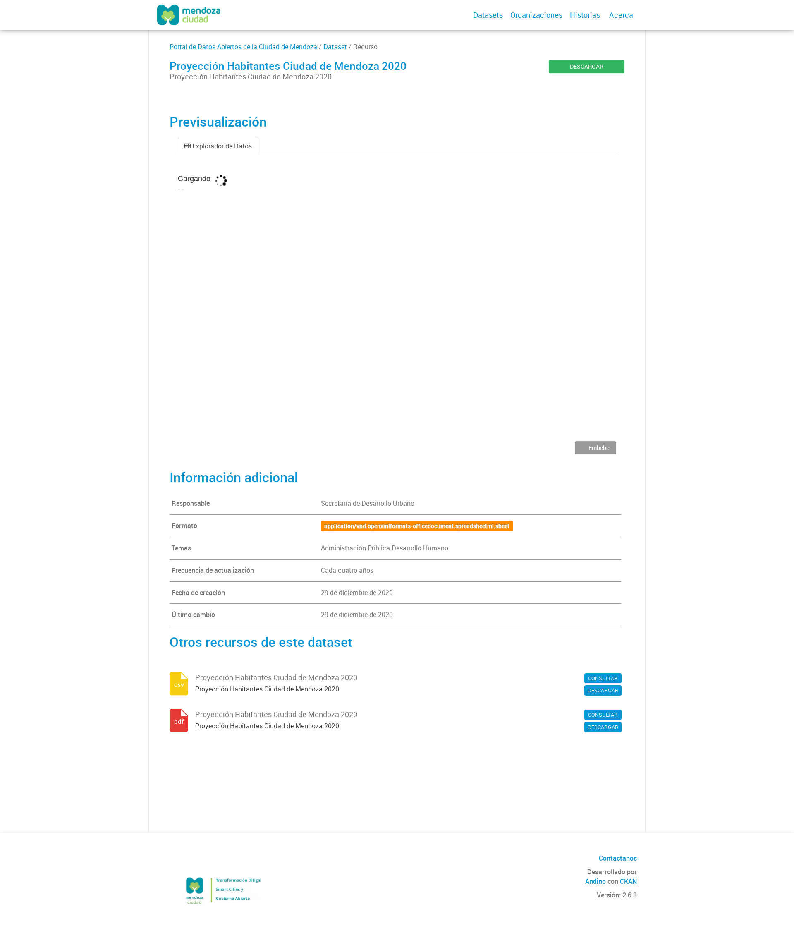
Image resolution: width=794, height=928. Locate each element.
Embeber (599, 448)
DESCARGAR (586, 66)
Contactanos (618, 858)
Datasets (488, 15)
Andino (595, 881)
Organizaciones (536, 15)
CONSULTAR (603, 678)
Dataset (335, 46)
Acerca (621, 15)
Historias (585, 15)
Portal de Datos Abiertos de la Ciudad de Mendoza (243, 46)
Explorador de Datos (221, 146)
